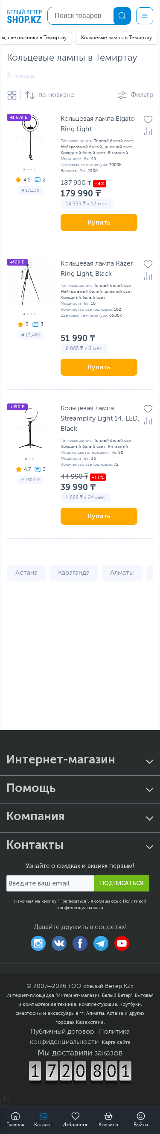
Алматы (122, 573)
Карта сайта (116, 1042)
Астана (26, 573)
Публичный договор (62, 1032)
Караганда (74, 573)
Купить (99, 222)
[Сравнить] (148, 131)
